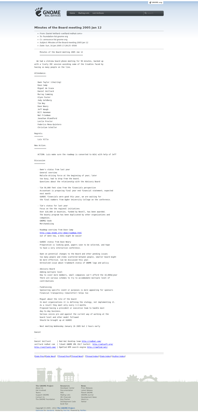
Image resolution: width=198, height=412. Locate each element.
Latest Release (87, 390)
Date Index (105, 356)
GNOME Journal (87, 395)
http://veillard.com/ (45, 347)
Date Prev (39, 356)
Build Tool (64, 404)
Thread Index (92, 356)
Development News (89, 397)
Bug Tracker (65, 399)
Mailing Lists (83, 13)
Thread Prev (64, 356)
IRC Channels (65, 397)
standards (50, 410)
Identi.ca (84, 399)
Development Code (68, 402)
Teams (38, 393)
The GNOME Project (44, 386)
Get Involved (41, 390)
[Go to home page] (52, 17)
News (83, 386)
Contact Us (40, 397)
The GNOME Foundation (45, 399)
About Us (39, 388)
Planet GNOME (87, 393)
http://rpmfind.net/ (97, 347)
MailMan (83, 410)
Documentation (66, 390)
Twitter (83, 402)
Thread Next (77, 356)
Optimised (39, 410)
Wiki (62, 393)
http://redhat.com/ (91, 341)
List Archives (98, 13)
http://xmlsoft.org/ (103, 344)
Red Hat (66, 410)
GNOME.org (157, 2)
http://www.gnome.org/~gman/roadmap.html (61, 233)
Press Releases (87, 388)
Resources (65, 386)
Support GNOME (42, 395)
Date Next (50, 356)
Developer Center (67, 388)
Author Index (118, 356)
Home (72, 13)
